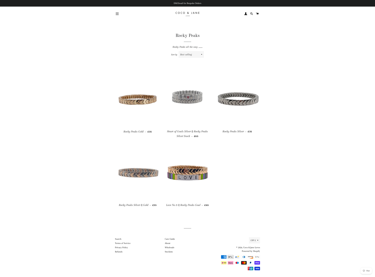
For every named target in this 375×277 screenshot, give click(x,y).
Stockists (169, 251)
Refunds (118, 251)
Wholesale (169, 247)
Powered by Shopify (251, 251)
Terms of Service (123, 243)
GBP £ (253, 240)
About (167, 243)
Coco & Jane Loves (251, 247)
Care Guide (170, 239)
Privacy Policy (121, 247)
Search (118, 239)
